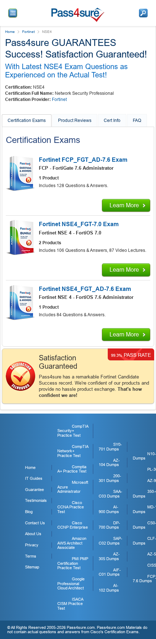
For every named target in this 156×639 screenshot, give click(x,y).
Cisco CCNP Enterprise (72, 525)
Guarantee (34, 489)
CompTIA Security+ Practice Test (72, 430)
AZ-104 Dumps (109, 462)
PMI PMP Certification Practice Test (72, 563)
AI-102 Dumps (109, 587)
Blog (29, 511)
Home (10, 32)
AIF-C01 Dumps (110, 572)
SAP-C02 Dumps (110, 540)
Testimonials (36, 500)
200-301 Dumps (110, 478)
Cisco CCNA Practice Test (70, 507)
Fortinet (28, 32)
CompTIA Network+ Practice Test (72, 451)
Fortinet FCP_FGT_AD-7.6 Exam (83, 160)
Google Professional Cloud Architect (71, 583)
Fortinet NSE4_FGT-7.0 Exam (79, 224)
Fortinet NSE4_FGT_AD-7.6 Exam (85, 289)
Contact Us (35, 523)
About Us (33, 534)
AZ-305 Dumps (109, 556)
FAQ (137, 120)
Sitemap (32, 567)
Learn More (124, 205)
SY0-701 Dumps (110, 446)
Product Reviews (74, 120)
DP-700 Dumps (109, 525)
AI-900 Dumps (109, 509)
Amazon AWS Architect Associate (71, 543)
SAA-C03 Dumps (110, 493)
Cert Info (112, 120)
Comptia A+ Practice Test (71, 469)
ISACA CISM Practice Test (70, 603)
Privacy (31, 545)
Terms (30, 556)
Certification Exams (27, 120)
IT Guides (33, 478)
